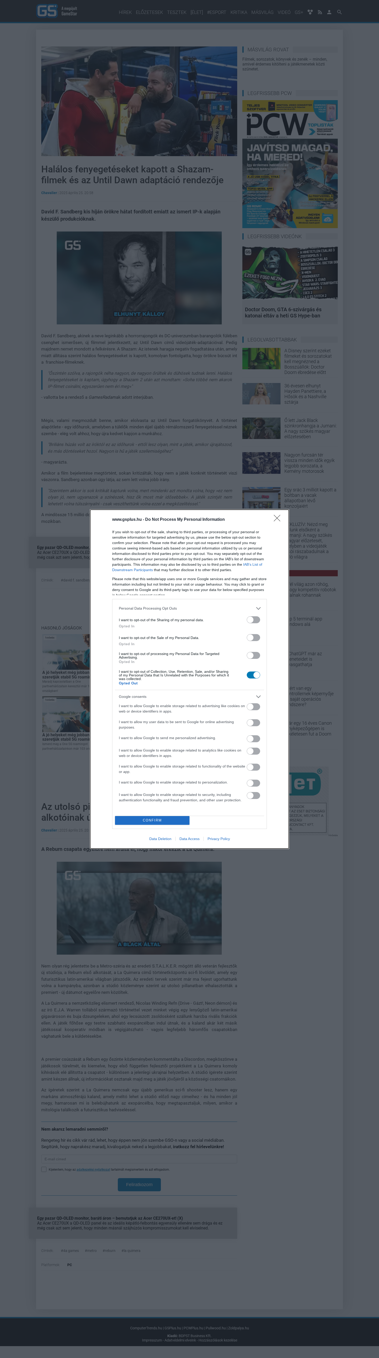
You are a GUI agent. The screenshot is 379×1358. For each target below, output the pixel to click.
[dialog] (189, 679)
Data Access (189, 839)
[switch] (253, 619)
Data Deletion (160, 839)
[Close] (279, 520)
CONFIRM (152, 820)
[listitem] (189, 608)
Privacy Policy (219, 839)
